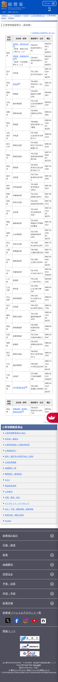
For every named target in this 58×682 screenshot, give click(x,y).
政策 (5, 555)
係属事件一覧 (10, 468)
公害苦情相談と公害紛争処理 (17, 445)
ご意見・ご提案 (6, 12)
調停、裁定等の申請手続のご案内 (19, 456)
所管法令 (8, 574)
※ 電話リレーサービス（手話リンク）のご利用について (29, 670)
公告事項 (9, 492)
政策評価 (8, 603)
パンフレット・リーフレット (17, 503)
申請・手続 (9, 593)
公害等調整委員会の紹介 (15, 433)
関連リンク (9, 631)
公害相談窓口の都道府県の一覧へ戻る (43, 33)
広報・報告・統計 (12, 497)
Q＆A (7, 480)
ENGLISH (15, 12)
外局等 (26, 16)
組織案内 (17, 16)
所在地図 (37, 665)
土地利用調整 (10, 462)
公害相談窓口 (10, 451)
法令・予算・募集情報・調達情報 (19, 509)
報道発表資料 (10, 486)
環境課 (15, 84)
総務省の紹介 (10, 535)
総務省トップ (6, 16)
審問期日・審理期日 (13, 474)
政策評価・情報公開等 (14, 515)
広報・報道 (9, 545)
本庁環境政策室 (19, 388)
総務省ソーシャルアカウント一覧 (22, 612)
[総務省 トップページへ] (14, 5)
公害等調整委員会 (38, 16)
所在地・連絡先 (11, 439)
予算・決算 (9, 583)
